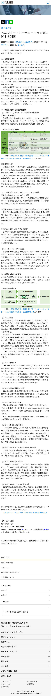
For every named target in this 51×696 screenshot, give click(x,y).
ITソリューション (8, 637)
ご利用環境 (30, 684)
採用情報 (4, 661)
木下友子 (4, 45)
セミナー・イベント (9, 651)
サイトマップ (7, 681)
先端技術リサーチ (7, 577)
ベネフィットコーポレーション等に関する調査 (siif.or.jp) (24, 512)
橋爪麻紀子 (19, 42)
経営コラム (5, 642)
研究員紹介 (5, 656)
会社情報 (4, 666)
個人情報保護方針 (32, 681)
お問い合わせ (6, 676)
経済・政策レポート (9, 647)
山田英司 (21, 45)
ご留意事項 (6, 686)
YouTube (5, 602)
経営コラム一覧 (7, 563)
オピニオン (5, 567)
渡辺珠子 (28, 42)
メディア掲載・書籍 (9, 671)
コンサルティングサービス (12, 632)
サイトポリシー (7, 684)
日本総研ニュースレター (10, 572)
